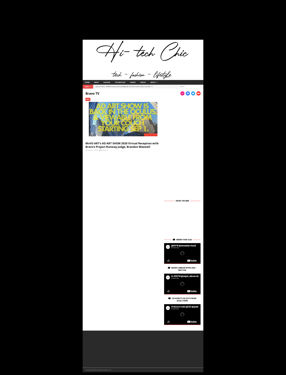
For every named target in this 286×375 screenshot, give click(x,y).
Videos (143, 82)
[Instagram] (182, 93)
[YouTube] (199, 93)
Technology (120, 82)
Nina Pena (104, 150)
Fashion (106, 82)
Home (87, 82)
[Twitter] (193, 93)
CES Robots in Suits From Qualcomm (184, 299)
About (153, 82)
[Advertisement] (143, 21)
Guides (133, 82)
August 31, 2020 (92, 150)
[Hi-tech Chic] (143, 79)
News (96, 82)
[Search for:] (189, 86)
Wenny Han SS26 (184, 239)
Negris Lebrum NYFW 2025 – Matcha (184, 269)
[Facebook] (188, 93)
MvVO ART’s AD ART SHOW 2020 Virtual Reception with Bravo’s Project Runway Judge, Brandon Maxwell (122, 145)
